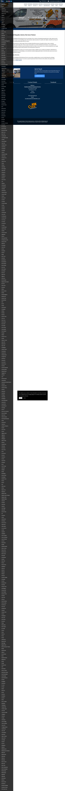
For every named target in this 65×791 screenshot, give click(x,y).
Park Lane (3, 617)
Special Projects (47, 5)
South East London (5, 672)
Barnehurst (3, 44)
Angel (3, 22)
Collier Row (4, 190)
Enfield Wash (4, 300)
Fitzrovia (3, 318)
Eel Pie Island (4, 279)
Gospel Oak (4, 352)
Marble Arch (4, 551)
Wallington (3, 745)
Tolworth (3, 716)
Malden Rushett (4, 546)
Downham (3, 250)
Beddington (4, 66)
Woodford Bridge (5, 785)
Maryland (3, 555)
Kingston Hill (4, 493)
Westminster (4, 770)
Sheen (3, 655)
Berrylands (3, 81)
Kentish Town (4, 478)
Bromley (3, 121)
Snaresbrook (4, 664)
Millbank (3, 571)
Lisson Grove (4, 522)
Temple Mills (4, 706)
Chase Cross (4, 161)
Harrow (3, 409)
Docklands (3, 245)
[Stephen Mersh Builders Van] (17, 73)
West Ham (3, 765)
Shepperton (4, 659)
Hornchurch (4, 453)
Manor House (4, 548)
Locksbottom (4, 528)
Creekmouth (4, 212)
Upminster (3, 734)
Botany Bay (4, 102)
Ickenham (3, 462)
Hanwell (3, 389)
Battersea (3, 53)
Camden (3, 139)
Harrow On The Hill (5, 411)
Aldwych (3, 17)
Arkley (3, 29)
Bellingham (3, 71)
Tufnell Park (4, 728)
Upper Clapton (4, 736)
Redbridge (3, 643)
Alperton (3, 19)
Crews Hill (3, 214)
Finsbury (3, 314)
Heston (3, 431)
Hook (3, 451)
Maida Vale (3, 542)
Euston (3, 303)
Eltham (3, 289)
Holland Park (4, 444)
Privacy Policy (31, 394)
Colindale (3, 188)
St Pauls (3, 686)
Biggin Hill (3, 90)
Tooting (3, 717)
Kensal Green (4, 475)
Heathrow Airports (5, 425)
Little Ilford (3, 524)
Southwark (3, 683)
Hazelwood (4, 422)
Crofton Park (4, 217)
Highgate (3, 436)
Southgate (3, 681)
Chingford (3, 174)
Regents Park (4, 644)
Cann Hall (3, 143)
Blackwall (3, 97)
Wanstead (3, 756)
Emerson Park (4, 290)
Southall (3, 679)
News (57, 5)
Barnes (3, 46)
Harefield (3, 393)
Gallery (52, 5)
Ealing (3, 254)
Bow (2, 106)
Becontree (3, 62)
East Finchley (4, 265)
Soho (2, 666)
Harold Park (4, 404)
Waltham (3, 747)
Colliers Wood (4, 192)
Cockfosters (4, 186)
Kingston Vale (4, 497)
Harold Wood (4, 405)
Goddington (4, 347)
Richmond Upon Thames (6, 646)
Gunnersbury (4, 363)
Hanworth (3, 391)
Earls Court (3, 256)
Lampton (3, 506)
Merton (3, 562)
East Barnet (4, 259)
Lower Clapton (4, 535)
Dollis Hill (3, 247)
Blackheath (3, 95)
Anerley (3, 20)
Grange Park (4, 356)
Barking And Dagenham (6, 40)
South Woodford (4, 677)
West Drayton (4, 761)
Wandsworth (4, 754)
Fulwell (3, 338)
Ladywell (3, 500)
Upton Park (4, 737)
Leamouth (3, 509)
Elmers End (3, 285)
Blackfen (3, 92)
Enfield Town (4, 298)
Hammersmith (4, 378)
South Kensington (5, 674)
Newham (3, 595)
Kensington (3, 477)
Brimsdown (4, 115)
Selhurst (3, 652)
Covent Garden (4, 203)
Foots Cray (3, 320)
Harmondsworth (4, 400)
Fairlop (3, 305)
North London (4, 602)
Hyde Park (3, 460)
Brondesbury (4, 126)
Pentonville (3, 624)
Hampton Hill (4, 385)
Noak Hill (3, 597)
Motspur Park (4, 586)
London (3, 529)
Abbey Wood (4, 4)
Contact (60, 5)
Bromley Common (5, 123)
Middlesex (3, 566)
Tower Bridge (4, 721)
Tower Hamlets (4, 723)
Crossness (3, 221)
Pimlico (3, 630)
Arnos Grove (4, 31)
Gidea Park (3, 343)
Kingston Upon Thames (6, 495)
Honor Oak (3, 449)
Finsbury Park (4, 316)
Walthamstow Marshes (6, 750)
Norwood (3, 606)
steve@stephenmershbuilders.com (55, 1)
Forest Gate (4, 321)
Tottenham (3, 719)
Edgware (3, 276)
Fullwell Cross (4, 336)
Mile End (3, 568)
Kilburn (3, 487)
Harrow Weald (4, 413)
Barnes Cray (4, 48)
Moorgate (3, 579)
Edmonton (3, 278)
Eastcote (3, 272)
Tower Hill (3, 725)
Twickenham (4, 732)
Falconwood (4, 307)
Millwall (3, 573)
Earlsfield (3, 258)
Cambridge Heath (5, 137)
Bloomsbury (4, 99)
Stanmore (3, 690)
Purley (3, 635)
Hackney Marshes (5, 367)
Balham (3, 33)
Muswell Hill (4, 590)
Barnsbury (3, 51)
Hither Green (4, 440)
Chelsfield (3, 166)
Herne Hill (3, 429)
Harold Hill (3, 402)
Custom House (4, 232)
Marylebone (4, 557)
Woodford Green (5, 787)
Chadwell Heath (4, 154)
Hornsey (3, 455)
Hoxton (3, 458)
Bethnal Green (4, 82)
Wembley (3, 759)
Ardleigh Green (4, 28)
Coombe (3, 199)
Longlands (3, 533)
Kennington (4, 473)
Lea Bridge (3, 508)
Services (34, 5)
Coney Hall (3, 197)
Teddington (4, 705)
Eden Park (3, 274)
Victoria (3, 743)
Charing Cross (4, 157)
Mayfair (3, 559)
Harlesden (3, 396)
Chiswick (3, 177)
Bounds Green (4, 104)
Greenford (3, 358)
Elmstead (3, 287)
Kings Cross (4, 489)
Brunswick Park (4, 130)
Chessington (4, 168)
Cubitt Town (4, 228)
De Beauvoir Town (5, 239)
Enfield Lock (4, 296)
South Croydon (4, 670)
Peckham (3, 621)
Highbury (3, 435)
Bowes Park (4, 108)
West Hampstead (5, 767)
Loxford (3, 540)
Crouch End (4, 223)
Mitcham (3, 575)
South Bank (3, 668)
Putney (3, 637)
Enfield (3, 292)
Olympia (3, 610)
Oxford (3, 613)
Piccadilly (3, 628)
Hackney (3, 365)
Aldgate (3, 15)
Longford (3, 531)
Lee (2, 513)
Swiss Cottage (4, 701)
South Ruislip (4, 675)
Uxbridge (3, 739)
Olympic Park (4, 612)
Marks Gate (4, 553)
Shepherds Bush (4, 657)
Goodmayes (4, 351)
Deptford (3, 243)
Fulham (3, 334)
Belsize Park (4, 75)
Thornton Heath (4, 712)
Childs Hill (3, 170)
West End (3, 763)
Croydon (3, 225)
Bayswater (3, 55)
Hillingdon (3, 438)
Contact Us (39, 75)
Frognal (3, 332)
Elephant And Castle (5, 281)
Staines (3, 688)
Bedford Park (4, 68)
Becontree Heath (5, 64)
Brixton (3, 117)
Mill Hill (3, 570)
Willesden (3, 776)
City (2, 181)
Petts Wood (4, 626)
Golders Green (4, 349)
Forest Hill (3, 323)
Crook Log (3, 219)
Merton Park (4, 564)
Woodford (3, 783)
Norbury (3, 599)
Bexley (3, 84)
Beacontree (4, 57)
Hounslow (3, 456)
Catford (3, 152)
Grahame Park (4, 354)
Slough (3, 663)
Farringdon (3, 309)
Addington (3, 8)
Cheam (3, 163)
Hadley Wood (4, 371)
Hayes (3, 420)
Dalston (3, 236)
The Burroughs (4, 708)
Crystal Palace (4, 227)
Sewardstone (4, 654)
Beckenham (4, 59)
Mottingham (4, 588)
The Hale (3, 710)
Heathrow (3, 424)
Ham (2, 376)
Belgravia (3, 70)
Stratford (3, 694)
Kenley (3, 471)
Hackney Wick (4, 369)
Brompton (3, 124)
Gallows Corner (4, 340)
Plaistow (3, 633)
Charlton (3, 159)
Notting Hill (4, 608)
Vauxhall (3, 741)
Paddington (4, 615)
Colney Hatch (4, 194)
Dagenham (3, 234)
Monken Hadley (4, 577)
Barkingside (4, 42)
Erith (2, 301)
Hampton (3, 383)
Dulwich (3, 252)
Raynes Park (4, 641)
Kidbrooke (3, 486)
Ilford (3, 464)
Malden (3, 544)
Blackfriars (3, 93)
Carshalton (3, 148)
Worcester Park (4, 789)
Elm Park (3, 283)
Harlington (3, 398)
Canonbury (3, 146)
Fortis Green (4, 327)
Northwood (4, 604)
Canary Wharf (4, 141)
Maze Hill (3, 560)
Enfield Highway (4, 294)
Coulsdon (3, 201)
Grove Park (4, 362)
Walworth (3, 752)
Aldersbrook (4, 13)
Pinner (3, 632)
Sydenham (3, 703)
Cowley (3, 205)
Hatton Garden (4, 416)
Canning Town (4, 144)
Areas (40, 5)
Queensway (4, 639)
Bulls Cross (3, 132)
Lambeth (3, 502)
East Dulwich (4, 263)
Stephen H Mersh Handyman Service (32, 86)
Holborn (3, 442)
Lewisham (3, 515)
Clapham (3, 183)
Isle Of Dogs (4, 466)
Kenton (3, 480)
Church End (3, 179)
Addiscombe (4, 9)
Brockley (3, 119)
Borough (3, 101)
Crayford (3, 210)
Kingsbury (3, 491)
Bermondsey (4, 79)
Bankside (3, 35)
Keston (3, 482)
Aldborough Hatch (5, 11)
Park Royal (3, 619)
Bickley (3, 88)
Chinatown (3, 172)
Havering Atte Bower (5, 418)
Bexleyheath (4, 86)
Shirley (3, 661)
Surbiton (3, 697)
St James (3, 685)
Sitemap (45, 121)
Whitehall (3, 774)
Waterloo (3, 758)
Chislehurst (3, 175)
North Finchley (4, 601)
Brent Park (3, 112)
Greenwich (3, 360)
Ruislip (3, 648)
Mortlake (3, 584)
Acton (3, 6)
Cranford (3, 206)
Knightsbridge (4, 498)
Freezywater (4, 329)
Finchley (3, 312)
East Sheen (3, 270)
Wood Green (4, 781)
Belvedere (3, 77)
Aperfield (3, 24)
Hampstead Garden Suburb (6, 382)
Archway (3, 26)
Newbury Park (4, 593)
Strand (3, 692)
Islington (3, 469)
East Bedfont (4, 261)
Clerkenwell (4, 185)
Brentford (3, 113)
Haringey (3, 394)
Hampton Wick (4, 387)
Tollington (3, 714)
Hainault (3, 374)
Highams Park (4, 433)
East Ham (3, 267)
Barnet (3, 50)
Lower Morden (4, 539)
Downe (3, 248)
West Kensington (5, 768)
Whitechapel (4, 772)
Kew (2, 484)
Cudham (3, 230)
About (29, 5)
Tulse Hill (3, 730)
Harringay (3, 407)
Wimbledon (4, 778)
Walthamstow (4, 748)
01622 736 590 (19, 60)
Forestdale (3, 325)
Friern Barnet (4, 331)
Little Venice (4, 526)
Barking (3, 39)
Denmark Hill (4, 241)
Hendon (3, 427)
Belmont (3, 73)
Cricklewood (4, 216)
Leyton (3, 517)
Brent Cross (4, 110)
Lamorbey (3, 504)
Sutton (3, 699)
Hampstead (4, 380)
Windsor (3, 779)
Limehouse (3, 520)
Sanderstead (4, 650)
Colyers (3, 196)
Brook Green (4, 128)
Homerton (3, 447)
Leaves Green (4, 511)
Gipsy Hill (3, 345)
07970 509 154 (44, 1)
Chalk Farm (4, 155)
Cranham (3, 208)
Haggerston (4, 373)
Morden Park (4, 582)
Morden (3, 581)
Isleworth (3, 467)
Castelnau (3, 150)
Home (25, 5)
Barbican (3, 37)
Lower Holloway (4, 537)
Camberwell (4, 135)
